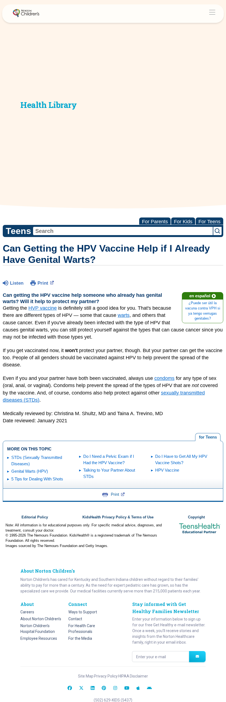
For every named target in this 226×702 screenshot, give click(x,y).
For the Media (80, 638)
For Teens (209, 221)
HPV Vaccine (167, 470)
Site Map (85, 676)
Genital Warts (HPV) (29, 471)
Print (42, 283)
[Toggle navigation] (212, 14)
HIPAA (123, 676)
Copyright (196, 517)
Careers (27, 612)
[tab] (207, 437)
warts (124, 315)
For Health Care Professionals (81, 629)
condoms (164, 378)
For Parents (155, 221)
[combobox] (123, 231)
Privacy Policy (106, 676)
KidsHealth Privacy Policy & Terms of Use (118, 517)
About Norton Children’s (40, 619)
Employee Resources (38, 638)
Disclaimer (139, 676)
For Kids (183, 221)
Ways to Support (82, 612)
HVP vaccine (42, 308)
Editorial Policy (34, 517)
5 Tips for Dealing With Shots (37, 479)
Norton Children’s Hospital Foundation (37, 629)
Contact (75, 619)
